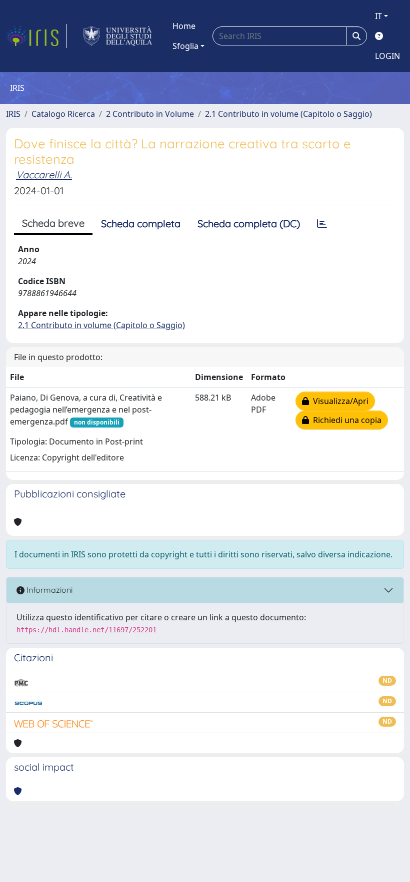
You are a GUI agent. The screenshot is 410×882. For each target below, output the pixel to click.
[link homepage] (36, 36)
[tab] (322, 223)
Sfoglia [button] (185, 45)
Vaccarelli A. (44, 174)
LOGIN (387, 55)
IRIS (13, 113)
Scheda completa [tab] (140, 223)
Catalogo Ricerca (63, 113)
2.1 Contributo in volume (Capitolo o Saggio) (288, 113)
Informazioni (48, 590)
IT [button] (378, 15)
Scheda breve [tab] (53, 223)
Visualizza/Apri (338, 401)
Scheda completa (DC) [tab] (249, 223)
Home (184, 25)
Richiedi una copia (345, 420)
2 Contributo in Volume (150, 113)
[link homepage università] (117, 36)
